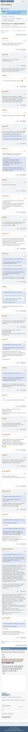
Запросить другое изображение (14, 697)
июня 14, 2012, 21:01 (6, 288)
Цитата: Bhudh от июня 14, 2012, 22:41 (12, 496)
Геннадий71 (7, 434)
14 (1, 32)
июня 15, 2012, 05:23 (6, 420)
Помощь (12, 727)
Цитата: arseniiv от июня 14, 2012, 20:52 (13, 292)
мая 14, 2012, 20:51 (5, 56)
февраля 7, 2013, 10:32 (6, 436)
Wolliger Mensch (8, 549)
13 (25, 30)
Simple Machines (17, 729)
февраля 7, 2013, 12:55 (6, 493)
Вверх (2, 641)
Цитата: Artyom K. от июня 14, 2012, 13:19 (13, 259)
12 (23, 30)
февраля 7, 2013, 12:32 (6, 473)
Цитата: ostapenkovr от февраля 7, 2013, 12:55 (14, 528)
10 (20, 30)
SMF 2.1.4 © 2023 (11, 729)
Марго (5, 75)
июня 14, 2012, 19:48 (6, 235)
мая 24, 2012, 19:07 (5, 182)
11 (22, 30)
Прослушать (4, 697)
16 (4, 32)
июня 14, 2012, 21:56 (6, 369)
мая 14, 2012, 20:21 (5, 40)
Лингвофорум (6, 4)
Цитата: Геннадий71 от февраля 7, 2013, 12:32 (14, 519)
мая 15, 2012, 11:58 (5, 112)
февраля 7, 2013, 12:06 (6, 457)
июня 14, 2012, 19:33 (6, 219)
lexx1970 (5, 91)
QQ (17, 49)
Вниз (2, 30)
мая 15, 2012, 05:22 (5, 93)
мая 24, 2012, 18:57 (5, 150)
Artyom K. (6, 196)
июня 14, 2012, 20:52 (6, 255)
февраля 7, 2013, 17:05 (6, 516)
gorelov (5, 148)
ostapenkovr (7, 491)
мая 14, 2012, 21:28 (5, 77)
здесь (22, 11)
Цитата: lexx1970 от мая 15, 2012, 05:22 (12, 136)
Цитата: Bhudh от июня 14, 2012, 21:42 (12, 373)
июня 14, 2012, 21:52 (6, 341)
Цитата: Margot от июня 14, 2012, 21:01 (12, 344)
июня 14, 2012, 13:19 (6, 198)
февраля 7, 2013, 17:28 (6, 551)
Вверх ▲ (16, 727)
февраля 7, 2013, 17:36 (6, 620)
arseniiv (5, 38)
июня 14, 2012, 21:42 (6, 318)
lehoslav (5, 54)
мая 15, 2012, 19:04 (5, 128)
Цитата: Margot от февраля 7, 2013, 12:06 (13, 554)
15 (3, 32)
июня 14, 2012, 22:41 (6, 397)
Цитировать (23, 49)
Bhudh (5, 316)
